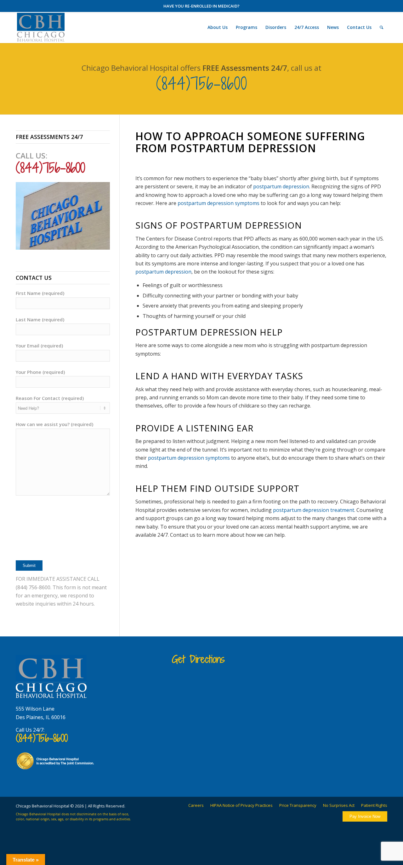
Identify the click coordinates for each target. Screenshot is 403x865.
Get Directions (198, 659)
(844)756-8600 (201, 83)
